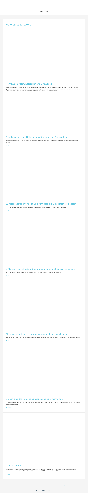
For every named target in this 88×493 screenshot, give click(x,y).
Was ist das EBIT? (15, 465)
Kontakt (46, 11)
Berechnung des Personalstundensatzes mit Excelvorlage (34, 399)
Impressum (44, 485)
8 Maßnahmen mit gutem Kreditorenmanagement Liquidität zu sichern (40, 269)
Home (41, 11)
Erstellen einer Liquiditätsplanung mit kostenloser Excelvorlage (37, 137)
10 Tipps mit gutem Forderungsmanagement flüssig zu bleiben (36, 334)
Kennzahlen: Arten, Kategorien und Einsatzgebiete (31, 84)
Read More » (9, 94)
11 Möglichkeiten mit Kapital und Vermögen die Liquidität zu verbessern (41, 204)
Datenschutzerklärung (59, 485)
